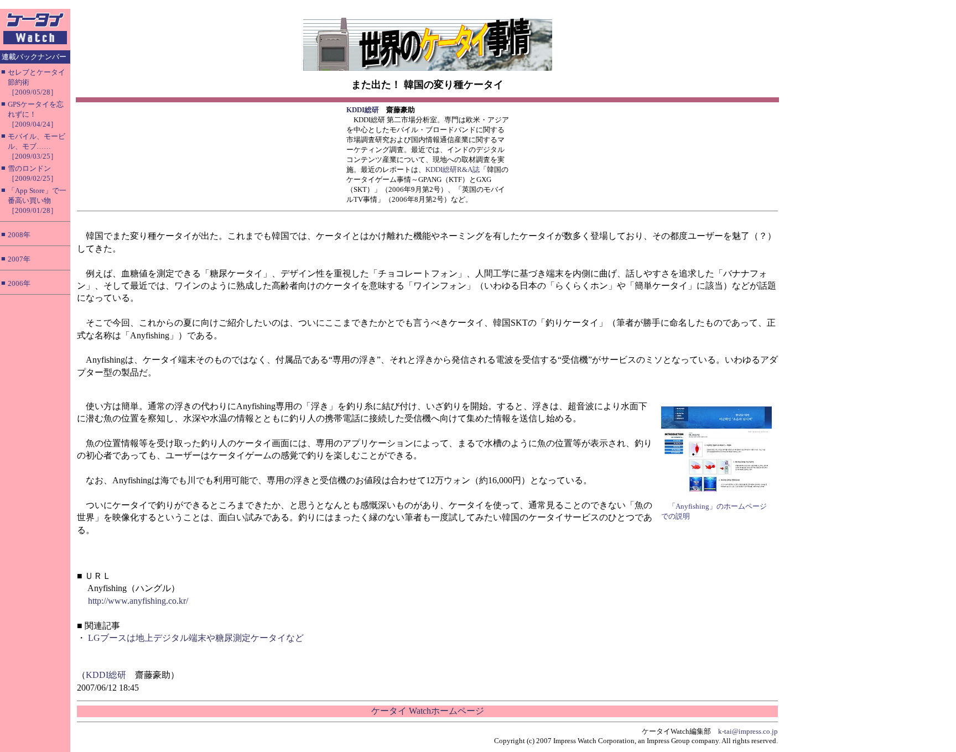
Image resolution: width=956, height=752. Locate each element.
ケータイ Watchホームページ (427, 711)
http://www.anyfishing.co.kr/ (138, 600)
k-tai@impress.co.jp (748, 731)
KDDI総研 (362, 110)
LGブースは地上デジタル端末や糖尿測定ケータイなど (196, 638)
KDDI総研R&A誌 (452, 169)
